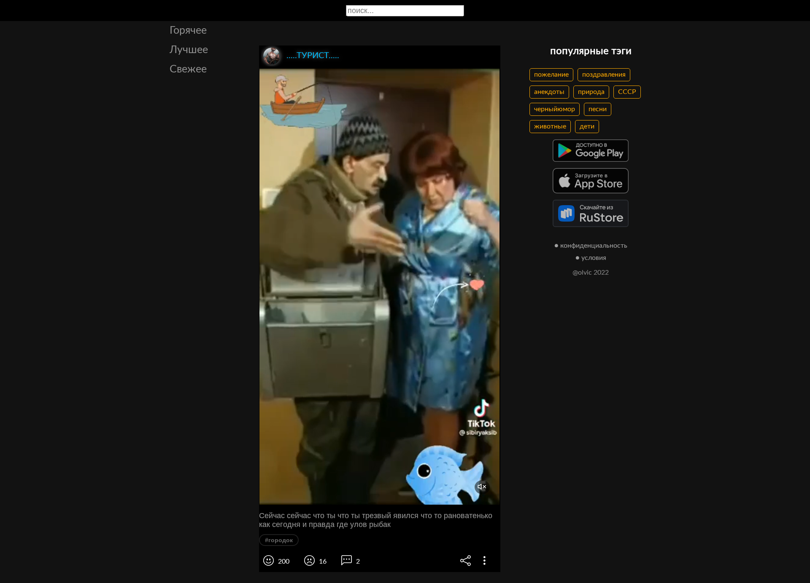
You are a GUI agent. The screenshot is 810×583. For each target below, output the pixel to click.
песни (598, 109)
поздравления (604, 74)
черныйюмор (554, 109)
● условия (590, 257)
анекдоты (549, 91)
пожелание (551, 74)
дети (587, 126)
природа (591, 91)
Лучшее (189, 50)
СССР (627, 91)
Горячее (188, 30)
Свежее (188, 69)
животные (550, 126)
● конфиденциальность (590, 245)
